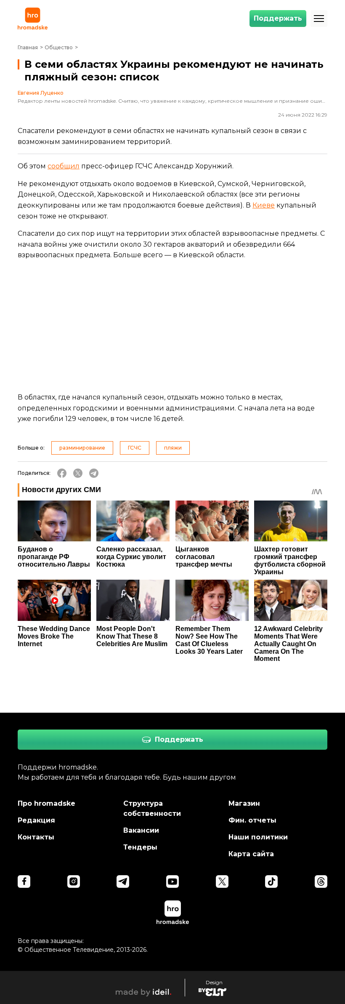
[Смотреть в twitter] (222, 881)
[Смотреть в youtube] (172, 881)
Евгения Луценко (41, 93)
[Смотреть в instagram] (73, 881)
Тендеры (140, 847)
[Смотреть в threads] (321, 881)
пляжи (173, 448)
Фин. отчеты (252, 820)
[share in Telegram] (93, 473)
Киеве (263, 205)
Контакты (36, 837)
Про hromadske (46, 803)
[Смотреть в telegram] (123, 881)
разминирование (82, 448)
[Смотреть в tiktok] (271, 881)
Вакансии (141, 830)
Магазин (244, 803)
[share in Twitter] (77, 473)
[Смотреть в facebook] (24, 881)
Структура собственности (152, 808)
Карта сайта (251, 854)
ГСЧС (134, 448)
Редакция (36, 820)
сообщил (64, 166)
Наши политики (258, 837)
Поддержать (278, 18)
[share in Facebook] (61, 473)
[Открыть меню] (318, 18)
